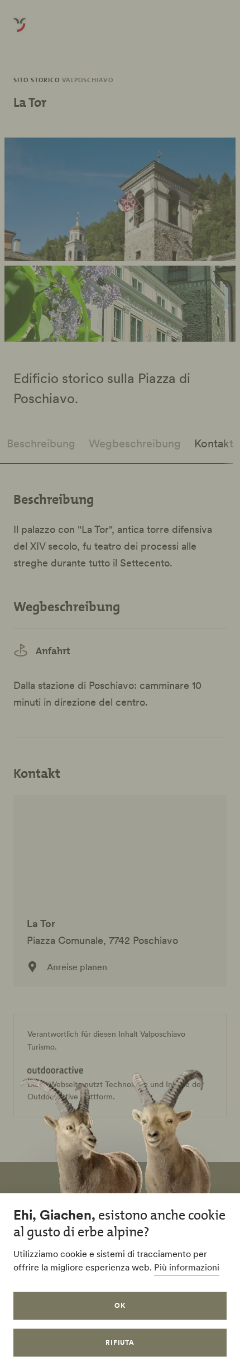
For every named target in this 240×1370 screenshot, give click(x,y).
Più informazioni (186, 1267)
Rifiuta (120, 1342)
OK (120, 1305)
